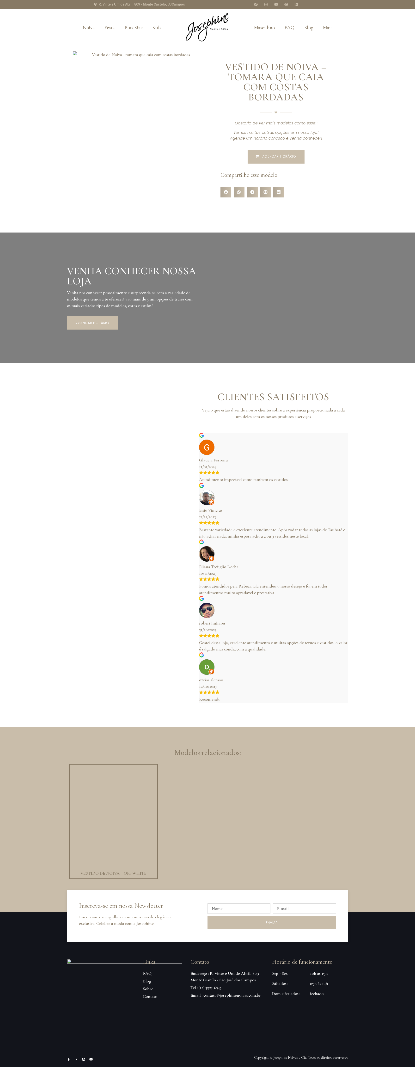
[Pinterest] (286, 4)
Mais (327, 28)
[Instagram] (265, 4)
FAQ (289, 28)
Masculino (264, 28)
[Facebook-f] (68, 1059)
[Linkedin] (296, 4)
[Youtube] (276, 4)
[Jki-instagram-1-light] (76, 1059)
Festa (109, 28)
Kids (156, 28)
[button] (225, 192)
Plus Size (133, 28)
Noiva (89, 28)
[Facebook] (255, 4)
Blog (308, 28)
